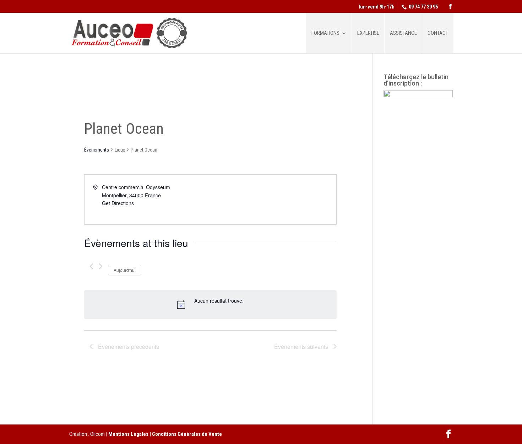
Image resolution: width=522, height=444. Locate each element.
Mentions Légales (128, 434)
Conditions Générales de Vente (187, 434)
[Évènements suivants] (101, 266)
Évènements (96, 150)
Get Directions (118, 203)
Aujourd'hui (125, 270)
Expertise (368, 33)
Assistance (403, 33)
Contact (438, 33)
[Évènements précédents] (91, 266)
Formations (325, 33)
